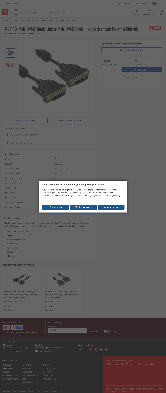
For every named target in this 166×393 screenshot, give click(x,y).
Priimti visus (56, 207)
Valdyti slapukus (83, 207)
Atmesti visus (111, 207)
